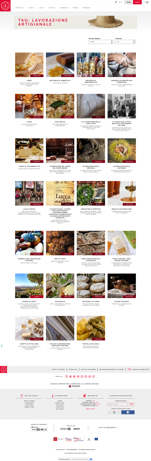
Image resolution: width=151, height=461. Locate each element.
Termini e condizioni (29, 401)
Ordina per (118, 38)
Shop (30, 8)
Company (63, 8)
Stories (75, 8)
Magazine (86, 8)
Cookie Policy (60, 407)
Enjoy (51, 8)
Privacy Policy (60, 405)
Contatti (60, 401)
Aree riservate (60, 409)
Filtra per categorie (94, 38)
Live (40, 8)
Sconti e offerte (29, 405)
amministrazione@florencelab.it (86, 449)
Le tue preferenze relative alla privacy (79, 459)
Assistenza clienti (59, 403)
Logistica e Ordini (29, 407)
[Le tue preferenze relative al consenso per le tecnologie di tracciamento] (1, 345)
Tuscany (19, 8)
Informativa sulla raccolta (64, 459)
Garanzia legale (29, 403)
